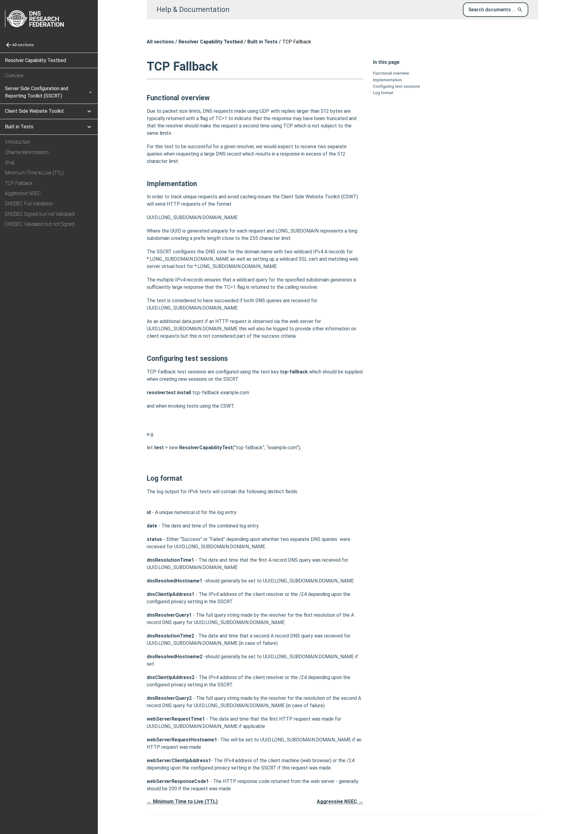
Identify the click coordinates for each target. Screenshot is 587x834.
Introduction (17, 142)
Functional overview (391, 73)
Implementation (387, 80)
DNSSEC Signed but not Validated (40, 214)
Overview (14, 76)
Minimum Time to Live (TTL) (34, 173)
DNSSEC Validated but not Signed (40, 224)
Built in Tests (262, 42)
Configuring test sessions (396, 86)
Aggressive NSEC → (340, 801)
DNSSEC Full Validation (29, 204)
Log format (383, 93)
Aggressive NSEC (23, 193)
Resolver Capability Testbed (35, 60)
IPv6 (10, 163)
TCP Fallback (18, 183)
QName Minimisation (27, 152)
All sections (160, 42)
